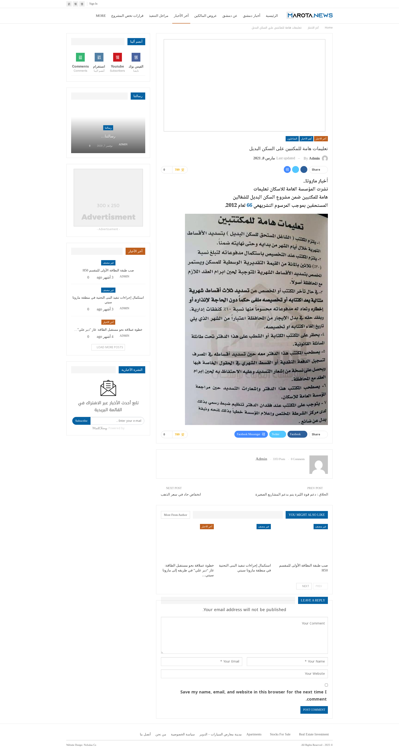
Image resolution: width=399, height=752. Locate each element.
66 (248, 205)
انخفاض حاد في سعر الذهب (181, 494)
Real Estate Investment (314, 734)
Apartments (253, 734)
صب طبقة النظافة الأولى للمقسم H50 (108, 270)
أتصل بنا (145, 734)
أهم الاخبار (306, 138)
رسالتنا (108, 127)
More (101, 16)
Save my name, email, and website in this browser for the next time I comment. (253, 696)
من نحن (160, 734)
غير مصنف (320, 526)
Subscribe (81, 420)
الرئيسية (272, 16)
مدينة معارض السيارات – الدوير (221, 734)
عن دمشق (229, 16)
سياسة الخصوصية (183, 734)
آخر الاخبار (321, 138)
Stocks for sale (280, 734)
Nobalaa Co (90, 744)
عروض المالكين (205, 16)
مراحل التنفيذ (158, 16)
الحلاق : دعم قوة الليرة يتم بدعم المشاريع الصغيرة (291, 494)
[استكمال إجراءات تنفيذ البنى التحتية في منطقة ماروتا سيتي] (244, 542)
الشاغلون (292, 138)
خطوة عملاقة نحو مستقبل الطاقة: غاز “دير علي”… (108, 329)
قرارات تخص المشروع (127, 16)
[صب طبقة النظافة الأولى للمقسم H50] (301, 542)
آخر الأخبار (181, 16)
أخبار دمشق (251, 16)
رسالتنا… (108, 136)
